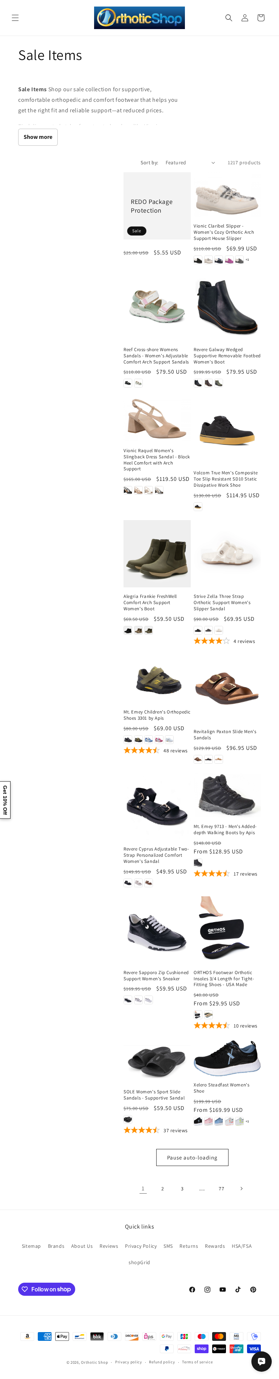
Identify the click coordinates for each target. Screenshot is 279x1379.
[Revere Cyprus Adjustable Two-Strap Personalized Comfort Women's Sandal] (157, 806)
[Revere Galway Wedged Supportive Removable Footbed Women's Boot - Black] (198, 383)
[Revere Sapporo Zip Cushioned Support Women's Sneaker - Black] (128, 1000)
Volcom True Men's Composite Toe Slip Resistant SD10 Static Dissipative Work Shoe (226, 479)
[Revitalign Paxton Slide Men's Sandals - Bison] (198, 759)
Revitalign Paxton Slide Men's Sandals (225, 735)
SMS (168, 1246)
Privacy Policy (141, 1246)
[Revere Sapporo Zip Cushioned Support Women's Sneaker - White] (148, 1000)
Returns (188, 1246)
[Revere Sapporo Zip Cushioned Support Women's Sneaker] (157, 930)
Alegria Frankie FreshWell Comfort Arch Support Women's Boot (150, 603)
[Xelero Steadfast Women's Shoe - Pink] (208, 1121)
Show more (38, 137)
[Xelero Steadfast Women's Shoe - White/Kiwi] (239, 1121)
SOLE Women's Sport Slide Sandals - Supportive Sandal (154, 1095)
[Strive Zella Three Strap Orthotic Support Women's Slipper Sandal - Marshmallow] (218, 630)
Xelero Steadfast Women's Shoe (221, 1088)
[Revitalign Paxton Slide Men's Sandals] (227, 689)
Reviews (109, 1246)
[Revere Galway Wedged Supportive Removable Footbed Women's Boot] (227, 307)
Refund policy (162, 1361)
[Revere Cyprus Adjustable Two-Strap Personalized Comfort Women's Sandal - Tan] (148, 883)
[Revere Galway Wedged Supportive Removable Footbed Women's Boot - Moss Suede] (218, 383)
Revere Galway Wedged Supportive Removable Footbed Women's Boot (227, 356)
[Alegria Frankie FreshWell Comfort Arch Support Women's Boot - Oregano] (148, 630)
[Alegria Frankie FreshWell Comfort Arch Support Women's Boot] (157, 553)
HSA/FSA (242, 1246)
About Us (82, 1246)
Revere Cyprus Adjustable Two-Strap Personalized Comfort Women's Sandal (156, 855)
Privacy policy (128, 1361)
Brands (56, 1246)
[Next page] (241, 1189)
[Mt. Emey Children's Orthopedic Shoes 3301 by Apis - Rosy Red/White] (159, 739)
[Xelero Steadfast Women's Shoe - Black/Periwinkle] (198, 1121)
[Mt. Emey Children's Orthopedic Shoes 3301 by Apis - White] (169, 739)
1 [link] (143, 1188)
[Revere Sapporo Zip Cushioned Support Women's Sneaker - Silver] (138, 1000)
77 (221, 1188)
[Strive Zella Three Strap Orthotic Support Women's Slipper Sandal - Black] (198, 630)
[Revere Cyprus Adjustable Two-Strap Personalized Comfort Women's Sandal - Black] (128, 883)
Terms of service (197, 1361)
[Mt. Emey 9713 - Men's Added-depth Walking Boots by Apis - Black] (198, 863)
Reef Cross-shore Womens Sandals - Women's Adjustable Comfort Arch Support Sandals (156, 356)
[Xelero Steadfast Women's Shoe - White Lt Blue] (218, 1121)
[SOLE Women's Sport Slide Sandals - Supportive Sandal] (157, 1061)
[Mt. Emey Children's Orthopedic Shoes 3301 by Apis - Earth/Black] (138, 739)
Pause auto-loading (192, 1157)
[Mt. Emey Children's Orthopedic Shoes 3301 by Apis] (157, 679)
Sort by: (149, 162)
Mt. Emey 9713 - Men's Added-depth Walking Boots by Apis (225, 830)
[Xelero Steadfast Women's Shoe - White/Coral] (229, 1121)
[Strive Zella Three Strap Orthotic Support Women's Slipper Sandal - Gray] (208, 630)
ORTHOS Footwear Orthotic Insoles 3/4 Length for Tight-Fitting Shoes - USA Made (224, 979)
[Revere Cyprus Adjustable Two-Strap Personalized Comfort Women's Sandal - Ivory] (138, 883)
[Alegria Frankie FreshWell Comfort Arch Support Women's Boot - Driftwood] (138, 630)
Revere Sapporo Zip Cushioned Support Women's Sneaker (156, 976)
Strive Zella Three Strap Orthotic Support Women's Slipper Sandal (222, 603)
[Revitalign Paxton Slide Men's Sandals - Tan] (218, 759)
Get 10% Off (5, 800)
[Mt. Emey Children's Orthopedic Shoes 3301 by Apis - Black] (128, 739)
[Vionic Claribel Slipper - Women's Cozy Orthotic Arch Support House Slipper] (227, 194)
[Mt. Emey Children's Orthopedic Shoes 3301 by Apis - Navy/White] (148, 739)
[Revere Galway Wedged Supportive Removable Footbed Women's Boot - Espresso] (208, 383)
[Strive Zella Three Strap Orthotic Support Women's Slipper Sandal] (227, 553)
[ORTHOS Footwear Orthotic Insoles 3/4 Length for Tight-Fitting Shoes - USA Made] (227, 930)
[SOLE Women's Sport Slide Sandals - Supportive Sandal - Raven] (128, 1119)
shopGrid (139, 1262)
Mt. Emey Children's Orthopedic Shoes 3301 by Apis (157, 715)
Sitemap (31, 1246)
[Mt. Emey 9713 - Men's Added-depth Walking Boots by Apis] (227, 795)
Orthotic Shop (94, 1362)
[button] (15, 18)
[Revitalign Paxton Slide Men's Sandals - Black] (208, 759)
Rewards (215, 1246)
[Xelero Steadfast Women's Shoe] (227, 1058)
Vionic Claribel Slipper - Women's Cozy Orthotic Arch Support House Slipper (224, 232)
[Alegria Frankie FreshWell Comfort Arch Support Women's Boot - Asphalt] (128, 630)
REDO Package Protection (152, 205)
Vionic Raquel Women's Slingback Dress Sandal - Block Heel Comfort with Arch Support (157, 460)
